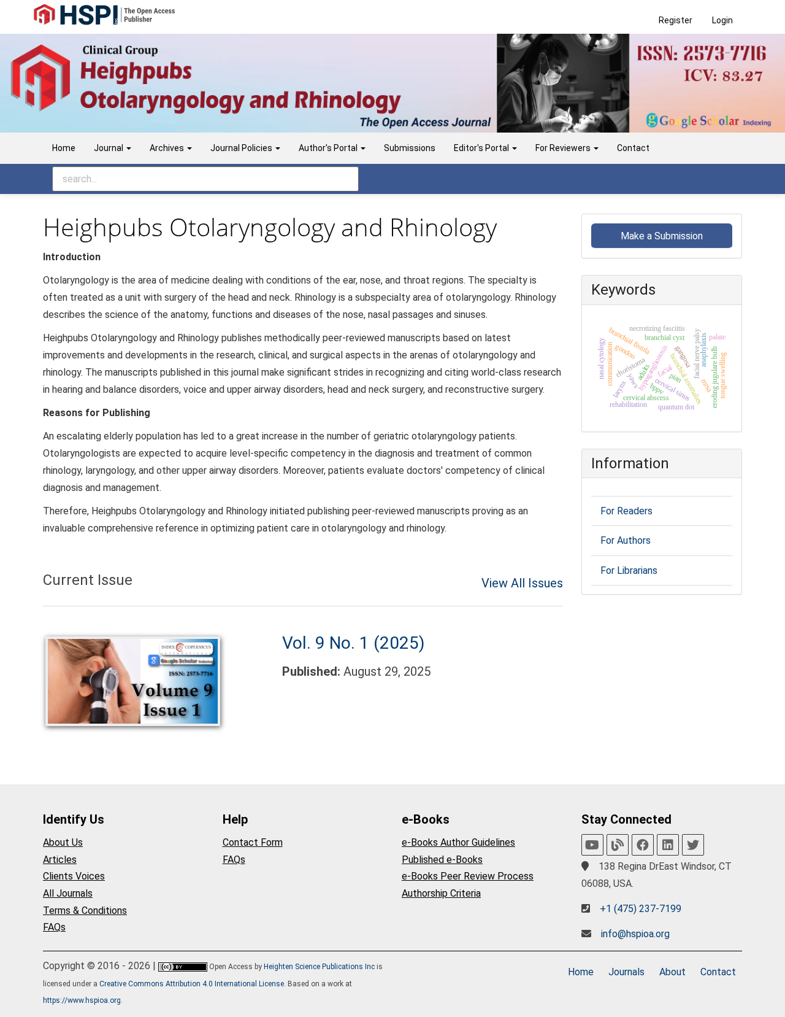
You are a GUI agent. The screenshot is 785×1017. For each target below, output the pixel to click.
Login (722, 20)
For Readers (626, 511)
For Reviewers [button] (563, 148)
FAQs (54, 927)
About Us (63, 842)
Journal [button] (109, 148)
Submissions (409, 148)
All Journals (68, 893)
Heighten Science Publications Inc (319, 966)
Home (63, 148)
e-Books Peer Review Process (468, 876)
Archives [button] (168, 148)
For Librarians (628, 570)
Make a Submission (662, 236)
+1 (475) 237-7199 (640, 909)
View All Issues (522, 583)
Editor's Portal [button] (482, 148)
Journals (626, 972)
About (672, 972)
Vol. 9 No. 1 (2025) (353, 643)
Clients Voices (74, 876)
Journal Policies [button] (242, 148)
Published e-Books (442, 859)
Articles (60, 859)
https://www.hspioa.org (82, 1000)
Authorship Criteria (441, 893)
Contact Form (253, 842)
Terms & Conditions (85, 910)
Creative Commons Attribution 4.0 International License (191, 984)
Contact (633, 148)
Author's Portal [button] (329, 148)
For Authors (625, 540)
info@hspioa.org (635, 934)
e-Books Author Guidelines (458, 842)
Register (675, 20)
